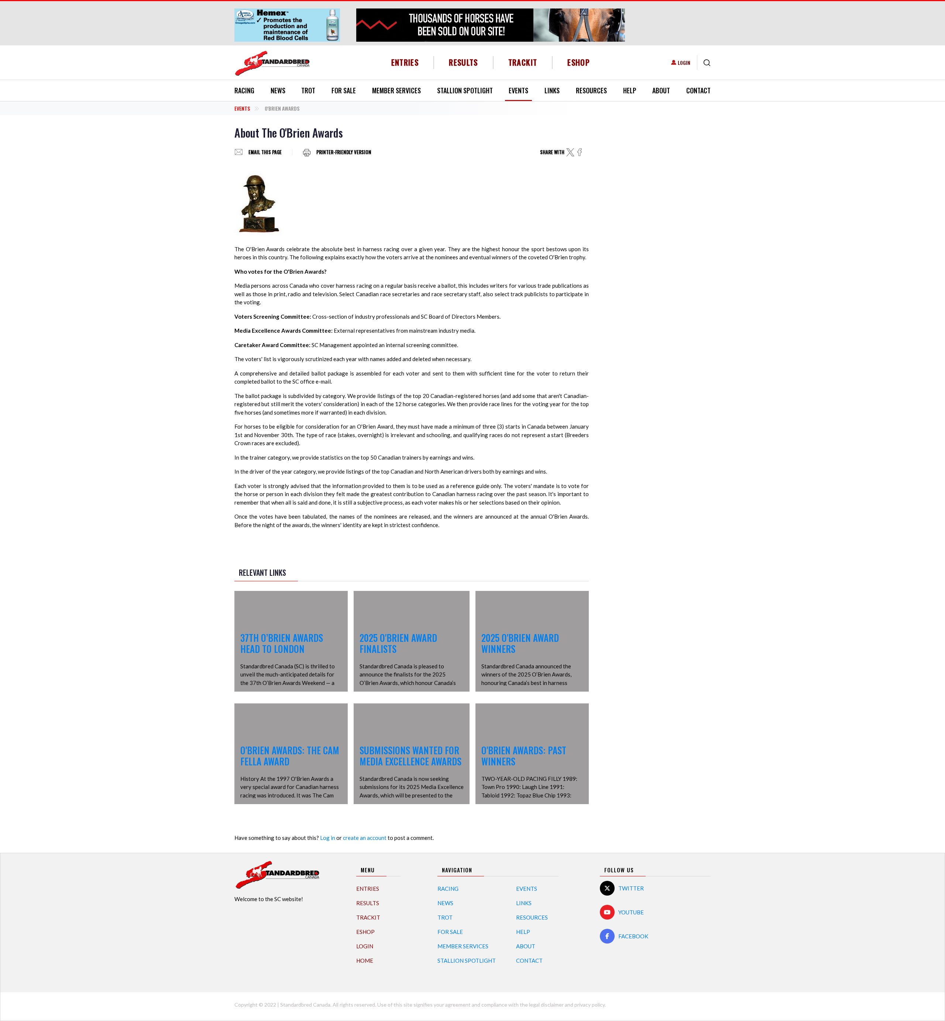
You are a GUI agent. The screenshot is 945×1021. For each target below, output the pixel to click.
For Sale (343, 90)
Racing (244, 90)
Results (463, 62)
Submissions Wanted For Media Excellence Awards (410, 755)
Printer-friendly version (343, 152)
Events (518, 90)
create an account (364, 837)
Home (364, 960)
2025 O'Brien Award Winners (520, 643)
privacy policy (589, 1004)
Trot (308, 90)
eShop (578, 62)
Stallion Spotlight (465, 90)
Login (684, 62)
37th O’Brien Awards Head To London (281, 643)
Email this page (265, 152)
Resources (591, 90)
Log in (327, 837)
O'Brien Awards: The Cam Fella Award (289, 755)
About (661, 90)
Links (552, 90)
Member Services (396, 90)
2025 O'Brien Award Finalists (398, 643)
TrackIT (522, 62)
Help (629, 90)
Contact (698, 90)
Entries (405, 62)
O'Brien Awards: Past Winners (523, 755)
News (278, 90)
